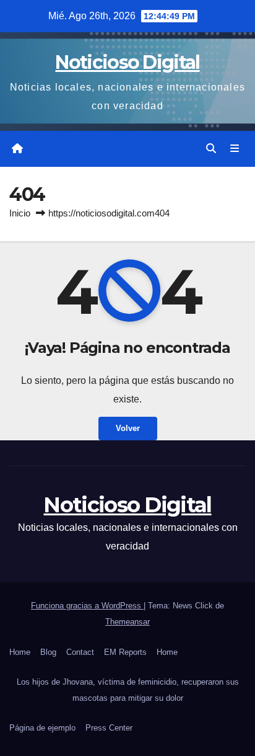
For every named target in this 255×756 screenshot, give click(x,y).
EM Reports (125, 652)
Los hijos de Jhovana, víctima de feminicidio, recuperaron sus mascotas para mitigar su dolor (128, 690)
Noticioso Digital (127, 62)
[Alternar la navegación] (235, 149)
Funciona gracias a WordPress (87, 605)
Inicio (19, 213)
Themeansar (127, 621)
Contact (80, 652)
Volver (128, 428)
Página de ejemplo (42, 727)
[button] (211, 148)
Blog (48, 652)
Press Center (108, 727)
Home (19, 652)
